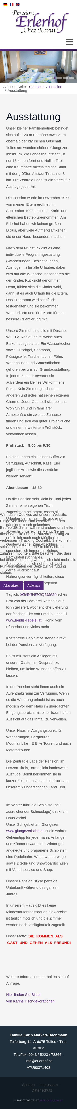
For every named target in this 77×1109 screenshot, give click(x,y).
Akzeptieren (11, 585)
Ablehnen (33, 585)
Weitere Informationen (38, 594)
